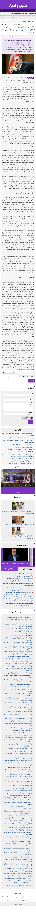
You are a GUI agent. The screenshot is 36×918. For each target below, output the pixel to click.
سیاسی (24, 21)
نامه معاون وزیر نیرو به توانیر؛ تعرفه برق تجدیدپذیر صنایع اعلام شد (18, 669)
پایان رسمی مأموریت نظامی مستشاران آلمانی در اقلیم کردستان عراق (18, 782)
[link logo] (18, 6)
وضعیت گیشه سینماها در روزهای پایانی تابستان (19, 673)
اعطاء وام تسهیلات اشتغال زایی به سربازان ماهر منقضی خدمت (18, 715)
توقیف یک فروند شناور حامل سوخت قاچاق (21, 636)
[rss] (1, 17)
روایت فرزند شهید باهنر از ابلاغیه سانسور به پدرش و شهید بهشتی (18, 778)
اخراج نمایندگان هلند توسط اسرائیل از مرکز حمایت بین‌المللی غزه (18, 803)
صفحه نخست (30, 21)
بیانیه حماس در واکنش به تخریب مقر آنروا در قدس (18, 818)
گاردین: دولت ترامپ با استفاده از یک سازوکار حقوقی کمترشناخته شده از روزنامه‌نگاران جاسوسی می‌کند (18, 589)
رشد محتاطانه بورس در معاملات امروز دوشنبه (21, 445)
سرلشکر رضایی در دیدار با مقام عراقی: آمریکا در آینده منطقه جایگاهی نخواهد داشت (18, 824)
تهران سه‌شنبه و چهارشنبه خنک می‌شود (23, 574)
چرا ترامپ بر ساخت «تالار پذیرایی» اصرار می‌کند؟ (19, 871)
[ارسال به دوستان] (5, 24)
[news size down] (13, 24)
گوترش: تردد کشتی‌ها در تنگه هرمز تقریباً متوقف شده (18, 869)
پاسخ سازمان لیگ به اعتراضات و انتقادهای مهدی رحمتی (18, 687)
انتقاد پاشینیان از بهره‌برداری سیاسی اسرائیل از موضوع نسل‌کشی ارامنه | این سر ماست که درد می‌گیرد (18, 882)
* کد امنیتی (30, 412)
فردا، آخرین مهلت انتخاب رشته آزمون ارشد (21, 654)
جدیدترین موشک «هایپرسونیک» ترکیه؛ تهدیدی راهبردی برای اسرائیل (18, 849)
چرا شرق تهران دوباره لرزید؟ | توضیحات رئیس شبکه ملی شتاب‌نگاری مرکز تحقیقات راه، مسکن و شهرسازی (18, 455)
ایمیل (32, 397)
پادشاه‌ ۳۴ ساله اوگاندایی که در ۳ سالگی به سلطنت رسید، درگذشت (18, 741)
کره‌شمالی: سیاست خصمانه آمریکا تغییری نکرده (19, 656)
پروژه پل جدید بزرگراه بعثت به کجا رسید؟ (21, 728)
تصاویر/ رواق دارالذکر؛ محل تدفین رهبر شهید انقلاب (18, 485)
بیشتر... (18, 492)
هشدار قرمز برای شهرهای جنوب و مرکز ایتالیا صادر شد (18, 719)
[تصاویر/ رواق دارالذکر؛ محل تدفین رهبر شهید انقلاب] (18, 477)
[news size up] (21, 24)
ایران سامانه (15, 904)
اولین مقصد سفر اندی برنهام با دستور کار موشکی (19, 876)
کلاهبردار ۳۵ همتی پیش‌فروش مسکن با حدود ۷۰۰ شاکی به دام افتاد (18, 771)
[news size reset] (17, 24)
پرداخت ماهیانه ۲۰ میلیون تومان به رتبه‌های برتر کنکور (23, 13)
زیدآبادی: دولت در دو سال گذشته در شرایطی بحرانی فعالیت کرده (18, 833)
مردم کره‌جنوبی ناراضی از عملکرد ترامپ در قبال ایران (18, 830)
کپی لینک (31, 381)
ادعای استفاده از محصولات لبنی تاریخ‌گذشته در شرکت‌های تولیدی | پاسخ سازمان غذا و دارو (18, 799)
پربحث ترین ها (9, 569)
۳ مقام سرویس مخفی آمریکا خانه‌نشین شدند (20, 795)
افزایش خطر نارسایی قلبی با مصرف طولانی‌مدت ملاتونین (19, 592)
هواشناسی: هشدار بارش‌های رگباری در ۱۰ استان (21, 459)
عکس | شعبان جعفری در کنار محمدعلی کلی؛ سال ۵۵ (18, 790)
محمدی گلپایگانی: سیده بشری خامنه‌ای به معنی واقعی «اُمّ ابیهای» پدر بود (18, 865)
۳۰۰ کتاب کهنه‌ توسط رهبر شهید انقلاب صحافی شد (19, 821)
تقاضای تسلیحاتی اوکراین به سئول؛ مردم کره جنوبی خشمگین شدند (18, 695)
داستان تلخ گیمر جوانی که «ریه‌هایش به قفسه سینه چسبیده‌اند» (18, 537)
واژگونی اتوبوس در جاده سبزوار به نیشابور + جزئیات (18, 629)
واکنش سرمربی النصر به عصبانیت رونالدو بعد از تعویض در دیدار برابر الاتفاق (18, 808)
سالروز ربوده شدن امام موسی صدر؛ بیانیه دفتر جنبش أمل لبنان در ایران (18, 621)
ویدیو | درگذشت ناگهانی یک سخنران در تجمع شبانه (16, 563)
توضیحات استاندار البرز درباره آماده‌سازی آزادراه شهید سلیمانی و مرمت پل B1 (18, 699)
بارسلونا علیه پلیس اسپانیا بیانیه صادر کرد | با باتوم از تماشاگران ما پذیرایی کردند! (18, 854)
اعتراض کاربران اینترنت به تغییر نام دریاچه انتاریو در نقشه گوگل (18, 648)
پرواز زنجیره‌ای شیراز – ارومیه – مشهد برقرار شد (19, 767)
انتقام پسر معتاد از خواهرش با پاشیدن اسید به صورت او (18, 659)
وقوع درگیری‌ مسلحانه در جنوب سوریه (22, 730)
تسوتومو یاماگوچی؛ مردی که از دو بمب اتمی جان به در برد (19, 525)
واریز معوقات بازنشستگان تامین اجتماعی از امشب (20, 463)
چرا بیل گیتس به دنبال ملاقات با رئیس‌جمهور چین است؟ (17, 760)
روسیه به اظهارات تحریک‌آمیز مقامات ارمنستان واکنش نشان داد (18, 690)
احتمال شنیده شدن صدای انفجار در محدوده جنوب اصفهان (18, 724)
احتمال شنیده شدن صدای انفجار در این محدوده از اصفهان (18, 643)
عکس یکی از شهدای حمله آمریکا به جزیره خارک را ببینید (18, 651)
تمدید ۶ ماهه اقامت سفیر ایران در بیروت (21, 841)
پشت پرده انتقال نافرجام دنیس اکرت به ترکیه (20, 684)
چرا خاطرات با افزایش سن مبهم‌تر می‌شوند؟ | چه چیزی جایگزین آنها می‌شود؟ (18, 512)
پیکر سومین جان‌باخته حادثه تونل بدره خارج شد (19, 827)
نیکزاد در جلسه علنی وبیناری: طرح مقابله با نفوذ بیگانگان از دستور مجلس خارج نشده (18, 812)
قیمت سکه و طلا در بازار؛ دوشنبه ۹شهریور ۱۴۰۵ (21, 438)
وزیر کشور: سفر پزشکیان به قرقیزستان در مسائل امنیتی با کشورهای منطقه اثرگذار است (18, 625)
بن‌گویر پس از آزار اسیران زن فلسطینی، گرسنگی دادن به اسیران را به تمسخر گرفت (18, 441)
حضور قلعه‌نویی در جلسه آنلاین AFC (22, 758)
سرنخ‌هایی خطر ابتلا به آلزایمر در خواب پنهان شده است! (18, 712)
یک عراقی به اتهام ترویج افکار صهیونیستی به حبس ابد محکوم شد (18, 838)
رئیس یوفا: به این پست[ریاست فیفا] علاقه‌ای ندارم (19, 885)
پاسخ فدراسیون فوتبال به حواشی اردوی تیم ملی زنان (19, 617)
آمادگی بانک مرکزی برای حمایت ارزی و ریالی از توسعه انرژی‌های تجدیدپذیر (18, 845)
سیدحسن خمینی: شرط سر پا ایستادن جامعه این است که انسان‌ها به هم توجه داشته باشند (18, 681)
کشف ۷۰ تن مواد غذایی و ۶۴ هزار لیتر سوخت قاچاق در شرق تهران (18, 639)
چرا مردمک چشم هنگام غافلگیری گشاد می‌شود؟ (19, 857)
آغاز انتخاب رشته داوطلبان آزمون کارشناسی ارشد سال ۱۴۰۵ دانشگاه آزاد (18, 745)
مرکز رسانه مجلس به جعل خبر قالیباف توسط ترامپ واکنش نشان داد (18, 861)
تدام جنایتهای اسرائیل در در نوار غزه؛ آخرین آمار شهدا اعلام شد (18, 708)
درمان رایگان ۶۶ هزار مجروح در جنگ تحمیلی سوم (20, 461)
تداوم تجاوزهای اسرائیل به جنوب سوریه (21, 788)
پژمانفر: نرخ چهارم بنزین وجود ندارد (23, 447)
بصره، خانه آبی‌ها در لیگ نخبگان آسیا (22, 751)
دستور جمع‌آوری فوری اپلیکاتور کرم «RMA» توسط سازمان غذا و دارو (18, 632)
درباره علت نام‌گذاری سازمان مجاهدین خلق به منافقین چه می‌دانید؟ (18, 704)
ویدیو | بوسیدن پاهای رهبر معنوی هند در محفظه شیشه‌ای (18, 603)
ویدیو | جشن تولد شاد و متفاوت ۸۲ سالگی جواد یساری (19, 581)
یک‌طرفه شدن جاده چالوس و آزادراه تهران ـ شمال (19, 786)
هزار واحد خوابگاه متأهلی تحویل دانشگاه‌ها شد (20, 749)
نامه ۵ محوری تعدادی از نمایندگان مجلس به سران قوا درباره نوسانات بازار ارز (18, 434)
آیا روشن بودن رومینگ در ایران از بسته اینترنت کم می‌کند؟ (18, 754)
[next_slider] (34, 557)
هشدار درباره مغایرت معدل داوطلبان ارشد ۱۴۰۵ (19, 666)
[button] (34, 557)
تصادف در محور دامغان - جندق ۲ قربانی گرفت (19, 721)
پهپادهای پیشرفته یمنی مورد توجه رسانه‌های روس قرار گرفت (18, 676)
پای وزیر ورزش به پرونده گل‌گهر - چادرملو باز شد (19, 816)
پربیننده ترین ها (27, 569)
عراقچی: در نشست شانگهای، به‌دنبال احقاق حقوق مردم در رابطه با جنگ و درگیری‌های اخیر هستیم (18, 451)
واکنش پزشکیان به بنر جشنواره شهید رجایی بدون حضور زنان (18, 764)
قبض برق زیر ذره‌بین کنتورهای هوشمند (22, 576)
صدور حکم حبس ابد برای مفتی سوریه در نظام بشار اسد (18, 878)
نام (32, 393)
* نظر (31, 402)
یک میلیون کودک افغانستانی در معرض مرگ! (20, 774)
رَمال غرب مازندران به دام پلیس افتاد (22, 733)
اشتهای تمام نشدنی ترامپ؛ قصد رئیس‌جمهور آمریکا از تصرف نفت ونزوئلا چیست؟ (18, 584)
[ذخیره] (9, 24)
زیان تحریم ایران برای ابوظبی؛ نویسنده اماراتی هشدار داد (17, 873)
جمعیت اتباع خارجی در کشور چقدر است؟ (22, 606)
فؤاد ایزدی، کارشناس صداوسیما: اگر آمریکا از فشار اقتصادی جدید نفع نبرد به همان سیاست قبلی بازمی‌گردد (18, 736)
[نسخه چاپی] (2, 24)
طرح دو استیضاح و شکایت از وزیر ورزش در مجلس (19, 793)
